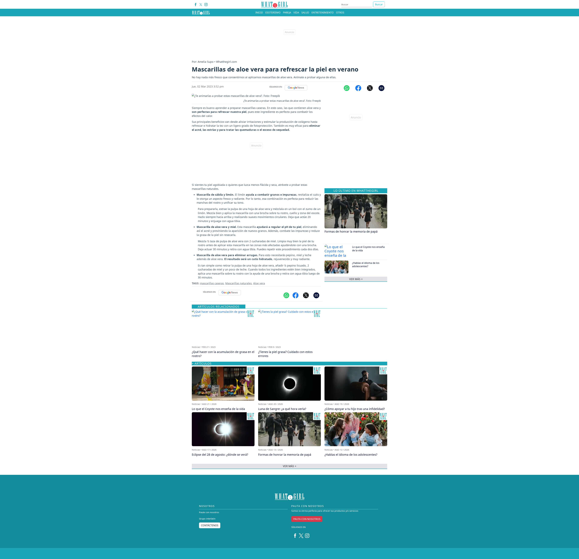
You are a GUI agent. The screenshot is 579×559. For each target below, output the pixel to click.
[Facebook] (196, 4)
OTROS (340, 12)
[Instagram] (206, 4)
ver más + (356, 279)
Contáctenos (209, 525)
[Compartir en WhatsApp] (346, 87)
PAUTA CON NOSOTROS (306, 519)
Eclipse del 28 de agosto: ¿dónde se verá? (220, 455)
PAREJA (287, 12)
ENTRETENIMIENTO (323, 12)
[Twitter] (301, 534)
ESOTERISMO (273, 12)
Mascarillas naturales (238, 283)
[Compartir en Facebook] (358, 87)
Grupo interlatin (207, 518)
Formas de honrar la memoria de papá (351, 231)
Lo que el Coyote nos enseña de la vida (218, 409)
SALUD (305, 12)
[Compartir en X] (370, 87)
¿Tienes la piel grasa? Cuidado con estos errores (285, 354)
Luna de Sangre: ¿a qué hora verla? (282, 409)
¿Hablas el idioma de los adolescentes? (365, 264)
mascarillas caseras (212, 283)
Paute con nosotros (209, 512)
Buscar (379, 4)
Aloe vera (259, 283)
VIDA (296, 12)
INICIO (259, 12)
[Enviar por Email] (381, 87)
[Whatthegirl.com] (201, 12)
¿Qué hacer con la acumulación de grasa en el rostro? (223, 354)
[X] (201, 4)
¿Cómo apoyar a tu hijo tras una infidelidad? (354, 409)
